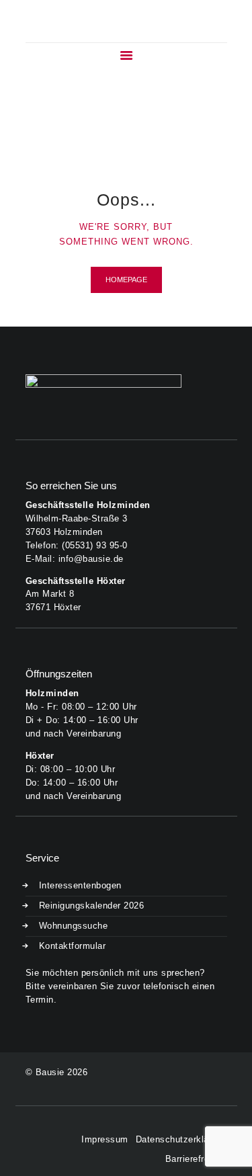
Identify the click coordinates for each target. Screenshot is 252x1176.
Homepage (126, 280)
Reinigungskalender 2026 (91, 905)
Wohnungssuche (73, 926)
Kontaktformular (72, 946)
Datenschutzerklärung (181, 1139)
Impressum (104, 1139)
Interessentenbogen (80, 885)
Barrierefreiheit (196, 1159)
